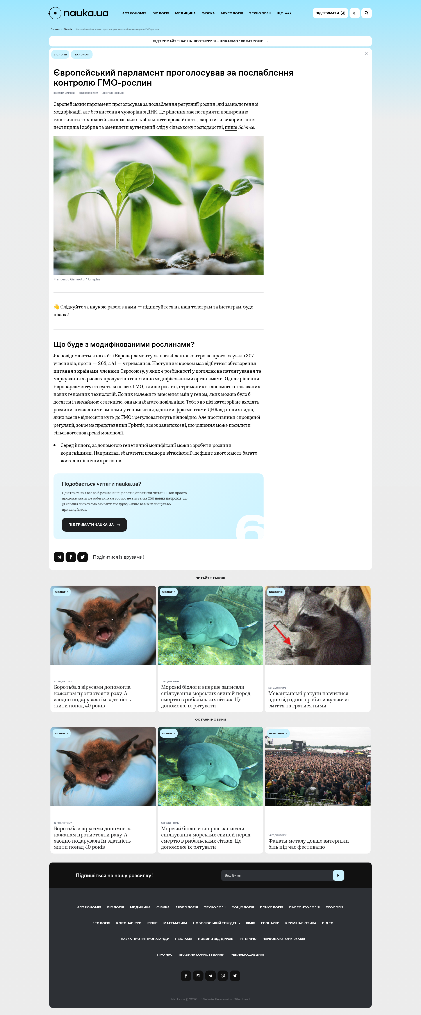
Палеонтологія (304, 907)
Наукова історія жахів (283, 939)
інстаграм (230, 307)
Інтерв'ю (248, 939)
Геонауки (270, 923)
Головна (55, 29)
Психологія (271, 907)
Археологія (232, 13)
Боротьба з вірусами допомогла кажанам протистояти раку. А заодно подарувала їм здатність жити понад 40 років (92, 696)
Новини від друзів (216, 939)
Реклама (183, 939)
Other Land (242, 999)
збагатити (132, 453)
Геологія (101, 923)
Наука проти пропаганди (145, 939)
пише (231, 127)
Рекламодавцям (247, 955)
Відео (328, 923)
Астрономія (134, 13)
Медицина (185, 13)
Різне (152, 923)
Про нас (165, 955)
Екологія (335, 907)
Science (119, 93)
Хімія (250, 923)
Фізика (208, 13)
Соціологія (243, 907)
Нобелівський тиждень (216, 923)
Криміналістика (300, 923)
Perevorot (222, 999)
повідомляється (77, 356)
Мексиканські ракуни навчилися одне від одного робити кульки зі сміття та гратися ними (308, 699)
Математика (175, 923)
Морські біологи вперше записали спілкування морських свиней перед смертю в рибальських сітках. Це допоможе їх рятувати (205, 696)
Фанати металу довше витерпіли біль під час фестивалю (308, 844)
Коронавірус (128, 923)
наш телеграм (196, 307)
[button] (330, 13)
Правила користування (202, 955)
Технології (260, 13)
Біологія (160, 13)
